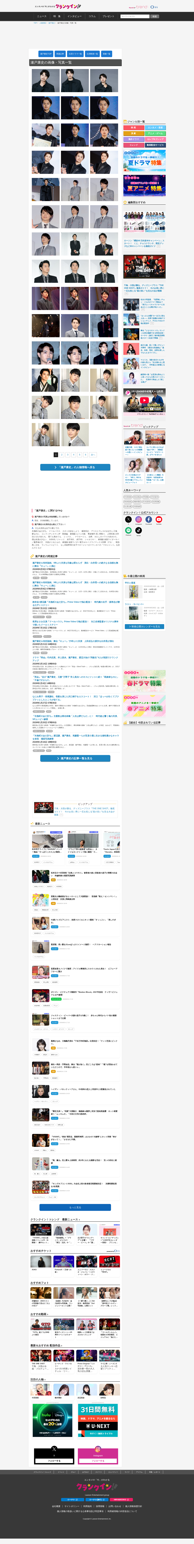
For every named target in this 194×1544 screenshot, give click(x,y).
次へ (93, 455)
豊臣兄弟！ (37, 1125)
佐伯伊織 (37, 1005)
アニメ (56, 1005)
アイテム (139, 1472)
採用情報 (100, 1506)
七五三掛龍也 (110, 862)
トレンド (133, 145)
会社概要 (56, 1506)
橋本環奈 (137, 502)
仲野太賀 (60, 1125)
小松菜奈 (147, 502)
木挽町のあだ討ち (39, 617)
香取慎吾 (37, 982)
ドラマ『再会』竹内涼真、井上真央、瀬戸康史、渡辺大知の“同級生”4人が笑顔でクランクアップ (75, 659)
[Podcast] (128, 530)
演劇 (134, 133)
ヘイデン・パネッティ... (41, 1101)
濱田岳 (52, 1150)
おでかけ (85, 1472)
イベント (61, 1472)
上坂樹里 (53, 1173)
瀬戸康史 (50, 23)
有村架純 (44, 578)
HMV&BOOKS (120, 1500)
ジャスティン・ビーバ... (41, 1029)
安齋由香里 (46, 1005)
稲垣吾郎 (55, 982)
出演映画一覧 (92, 54)
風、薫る (37, 1173)
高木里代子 (37, 933)
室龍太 (36, 910)
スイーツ (98, 1472)
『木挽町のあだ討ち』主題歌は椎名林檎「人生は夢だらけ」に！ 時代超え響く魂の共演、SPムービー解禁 (75, 717)
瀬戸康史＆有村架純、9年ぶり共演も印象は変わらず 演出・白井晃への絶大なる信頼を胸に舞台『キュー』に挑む (75, 564)
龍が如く (37, 1078)
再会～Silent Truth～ (40, 672)
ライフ (127, 1472)
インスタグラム (48, 862)
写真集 (146, 497)
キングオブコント (39, 1197)
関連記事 (60, 54)
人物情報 (41, 23)
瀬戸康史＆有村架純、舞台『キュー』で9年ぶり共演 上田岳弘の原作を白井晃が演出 (73, 641)
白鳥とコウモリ (39, 886)
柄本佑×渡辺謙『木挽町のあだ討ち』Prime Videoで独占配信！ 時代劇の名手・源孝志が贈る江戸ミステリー (76, 603)
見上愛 (45, 1173)
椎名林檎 (49, 731)
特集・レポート (154, 1472)
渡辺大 (45, 1054)
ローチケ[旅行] (95, 1500)
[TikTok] (138, 530)
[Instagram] (138, 519)
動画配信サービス (155, 145)
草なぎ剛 (46, 982)
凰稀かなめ (54, 1054)
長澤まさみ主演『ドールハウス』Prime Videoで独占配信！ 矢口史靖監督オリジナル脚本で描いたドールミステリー (75, 623)
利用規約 (87, 1506)
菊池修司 (55, 1078)
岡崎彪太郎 (45, 910)
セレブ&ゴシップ (155, 139)
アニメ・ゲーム (155, 133)
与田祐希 (137, 506)
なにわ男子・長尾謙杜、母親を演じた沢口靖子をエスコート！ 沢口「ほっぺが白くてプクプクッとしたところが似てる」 (75, 698)
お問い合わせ (114, 1506)
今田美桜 (58, 886)
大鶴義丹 (37, 1054)
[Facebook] (148, 519)
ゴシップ (70, 1029)
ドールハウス (37, 636)
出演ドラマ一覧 (75, 54)
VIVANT (36, 1150)
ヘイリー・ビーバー (58, 1029)
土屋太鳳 (128, 506)
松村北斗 (50, 886)
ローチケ (71, 1500)
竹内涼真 (51, 672)
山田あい (72, 862)
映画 (134, 127)
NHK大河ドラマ (49, 1125)
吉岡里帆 (156, 502)
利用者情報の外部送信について (122, 1511)
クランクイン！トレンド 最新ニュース (55, 1219)
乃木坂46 (155, 497)
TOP (35, 23)
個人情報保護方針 (133, 1506)
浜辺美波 (137, 497)
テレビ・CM (52, 1197)
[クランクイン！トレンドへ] (138, 6)
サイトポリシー (72, 1506)
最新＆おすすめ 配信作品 (46, 1345)
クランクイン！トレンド (42, 1472)
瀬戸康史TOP (45, 54)
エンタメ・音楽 (155, 127)
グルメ (73, 1472)
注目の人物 (38, 1379)
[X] (128, 519)
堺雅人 (45, 1150)
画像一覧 (106, 54)
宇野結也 (46, 1078)
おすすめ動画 (39, 1314)
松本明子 (37, 862)
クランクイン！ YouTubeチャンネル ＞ (151, 414)
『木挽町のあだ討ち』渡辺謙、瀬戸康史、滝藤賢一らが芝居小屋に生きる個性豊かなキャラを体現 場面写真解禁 (75, 737)
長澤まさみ (47, 636)
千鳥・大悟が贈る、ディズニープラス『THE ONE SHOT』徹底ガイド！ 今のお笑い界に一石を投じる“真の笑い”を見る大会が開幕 (84, 811)
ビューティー (113, 1472)
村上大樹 (55, 910)
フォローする (54, 1461)
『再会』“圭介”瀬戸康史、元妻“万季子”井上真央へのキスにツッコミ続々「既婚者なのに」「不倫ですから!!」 (75, 678)
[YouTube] (159, 519)
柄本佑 (49, 617)
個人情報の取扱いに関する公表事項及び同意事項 (80, 1511)
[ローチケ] (154, 6)
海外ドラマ (133, 139)
